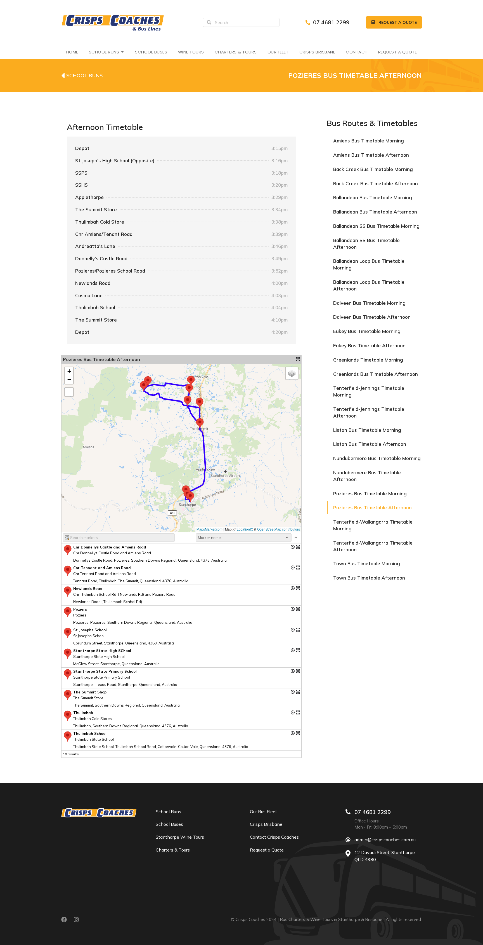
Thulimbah (83, 712)
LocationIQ (245, 529)
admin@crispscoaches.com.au (385, 839)
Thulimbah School (89, 733)
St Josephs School (90, 630)
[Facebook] (64, 919)
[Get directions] (293, 547)
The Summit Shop (89, 692)
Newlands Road (88, 588)
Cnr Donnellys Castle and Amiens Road (109, 547)
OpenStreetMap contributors (278, 529)
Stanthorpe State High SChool (102, 650)
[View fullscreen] (69, 392)
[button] (143, 386)
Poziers (80, 609)
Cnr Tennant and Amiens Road (102, 568)
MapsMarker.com (209, 529)
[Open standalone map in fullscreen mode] (298, 359)
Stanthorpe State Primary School (105, 671)
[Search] (209, 22)
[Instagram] (76, 919)
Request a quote (397, 22)
